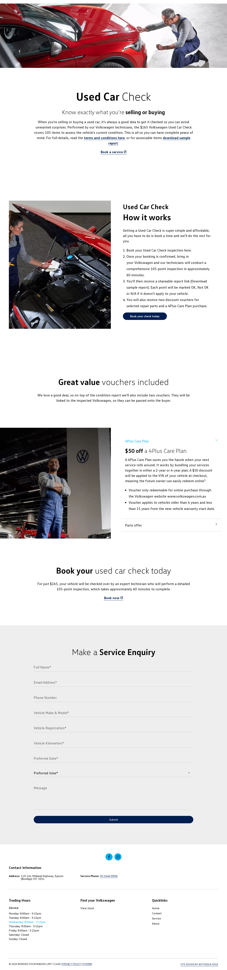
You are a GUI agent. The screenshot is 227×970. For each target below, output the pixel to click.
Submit (113, 819)
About (155, 923)
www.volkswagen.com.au (186, 496)
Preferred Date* (46, 758)
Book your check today (145, 316)
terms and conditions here (104, 138)
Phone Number (45, 697)
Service (156, 918)
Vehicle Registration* (50, 728)
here (187, 250)
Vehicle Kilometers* (49, 743)
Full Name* (42, 667)
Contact (157, 913)
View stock (87, 908)
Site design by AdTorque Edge (199, 964)
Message (40, 788)
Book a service (112, 152)
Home (155, 908)
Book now (112, 598)
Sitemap (87, 963)
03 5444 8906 (109, 876)
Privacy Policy (71, 963)
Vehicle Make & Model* (51, 713)
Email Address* (45, 682)
